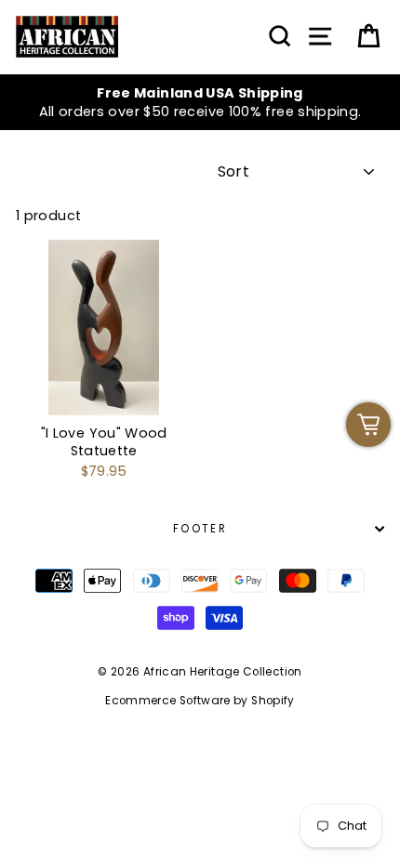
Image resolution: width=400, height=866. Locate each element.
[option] (200, 102)
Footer (200, 528)
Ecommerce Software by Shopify (199, 700)
